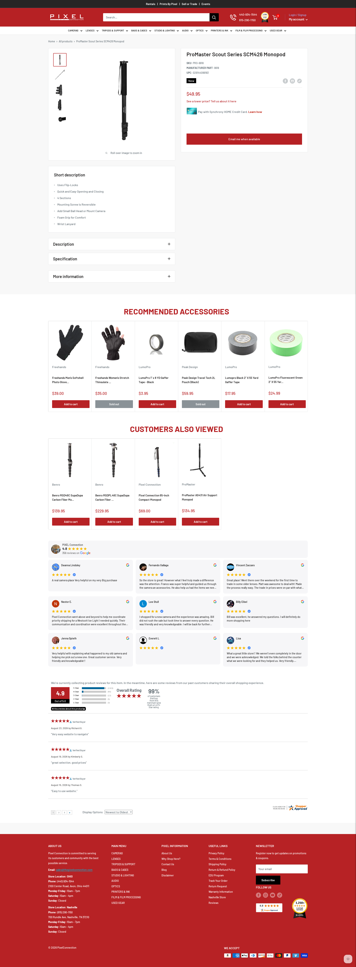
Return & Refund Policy (222, 869)
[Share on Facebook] (285, 81)
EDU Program (216, 875)
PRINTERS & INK (219, 30)
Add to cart (71, 404)
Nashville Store (217, 897)
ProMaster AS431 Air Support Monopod (199, 497)
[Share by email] (292, 81)
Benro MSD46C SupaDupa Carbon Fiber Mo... (67, 497)
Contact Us (167, 864)
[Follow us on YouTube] (272, 895)
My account (297, 19)
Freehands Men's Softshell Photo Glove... (68, 380)
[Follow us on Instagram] (265, 895)
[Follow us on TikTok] (279, 895)
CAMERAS (73, 30)
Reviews (213, 902)
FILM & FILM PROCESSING (249, 30)
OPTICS (200, 30)
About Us (166, 853)
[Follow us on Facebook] (258, 895)
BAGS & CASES (139, 30)
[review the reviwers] (127, 565)
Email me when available (244, 139)
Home (51, 41)
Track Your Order (218, 880)
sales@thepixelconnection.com (74, 869)
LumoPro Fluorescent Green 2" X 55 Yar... (285, 379)
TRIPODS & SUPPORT (113, 30)
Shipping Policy (217, 864)
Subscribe (268, 880)
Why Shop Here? (170, 858)
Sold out (114, 404)
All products (65, 41)
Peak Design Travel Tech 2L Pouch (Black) (198, 380)
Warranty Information (221, 891)
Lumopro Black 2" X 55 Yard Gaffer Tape (241, 380)
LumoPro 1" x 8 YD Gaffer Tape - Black (154, 380)
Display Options (93, 812)
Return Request (218, 886)
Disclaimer (167, 875)
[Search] (214, 17)
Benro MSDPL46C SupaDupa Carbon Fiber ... (112, 497)
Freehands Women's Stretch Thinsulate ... (112, 380)
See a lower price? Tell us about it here (211, 101)
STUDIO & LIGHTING (164, 30)
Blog (164, 869)
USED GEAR (276, 30)
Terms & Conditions (220, 858)
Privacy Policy (216, 853)
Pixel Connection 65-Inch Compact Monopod (154, 497)
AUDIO (185, 30)
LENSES (90, 30)
